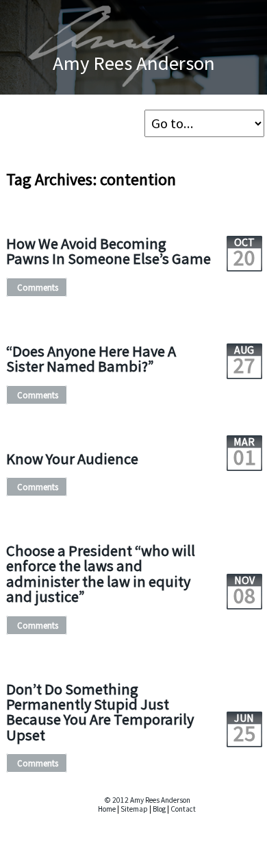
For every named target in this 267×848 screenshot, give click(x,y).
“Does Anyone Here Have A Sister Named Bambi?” (91, 358)
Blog (159, 809)
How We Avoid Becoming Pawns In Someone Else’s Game (108, 251)
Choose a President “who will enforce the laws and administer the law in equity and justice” (100, 573)
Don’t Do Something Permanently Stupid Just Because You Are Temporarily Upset (100, 711)
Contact (183, 809)
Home (107, 809)
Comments (37, 287)
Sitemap (134, 809)
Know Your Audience (72, 458)
